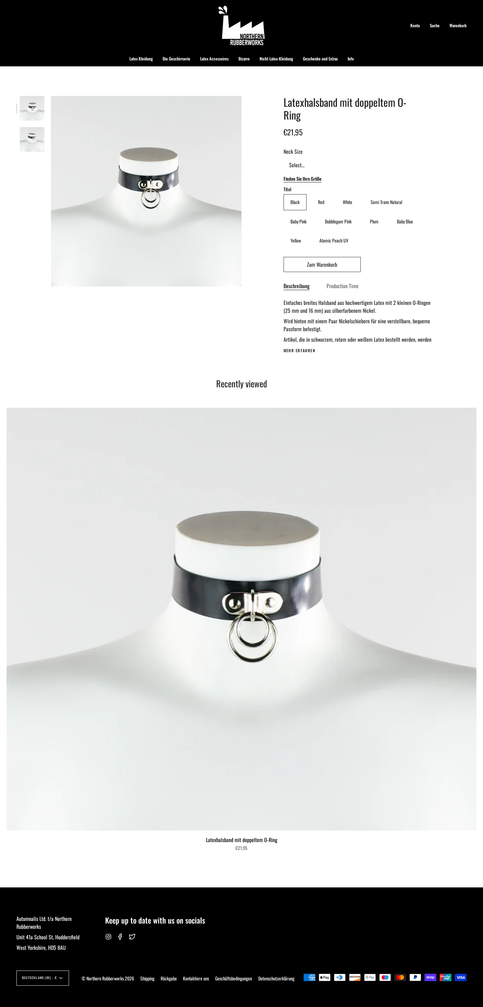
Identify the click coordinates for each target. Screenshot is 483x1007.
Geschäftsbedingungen (233, 978)
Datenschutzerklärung (276, 978)
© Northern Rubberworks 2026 (107, 978)
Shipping (147, 978)
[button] (141, 58)
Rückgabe (169, 978)
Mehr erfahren (300, 351)
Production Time (342, 286)
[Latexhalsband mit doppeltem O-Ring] (32, 108)
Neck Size (293, 151)
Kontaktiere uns (196, 978)
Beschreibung (297, 286)
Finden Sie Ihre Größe (302, 178)
